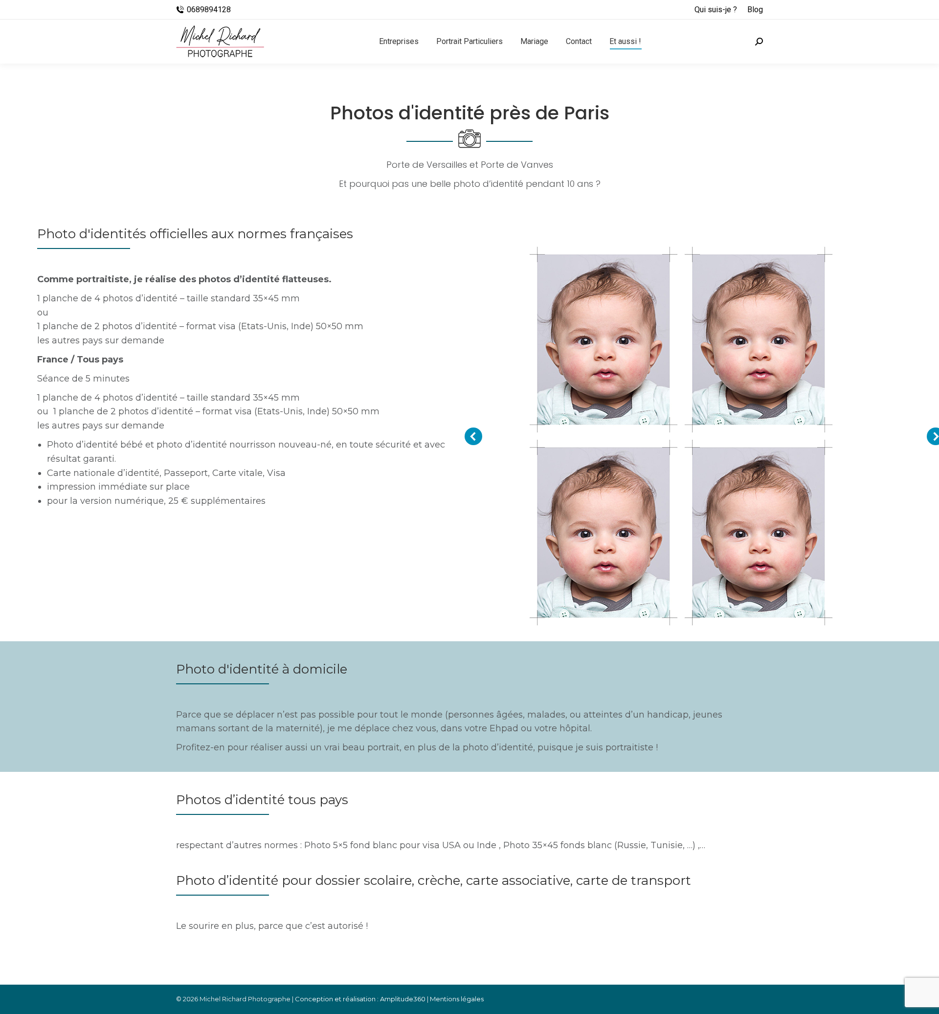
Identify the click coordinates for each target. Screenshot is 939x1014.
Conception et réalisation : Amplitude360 (360, 999)
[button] (473, 436)
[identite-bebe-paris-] (681, 436)
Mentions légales (457, 999)
